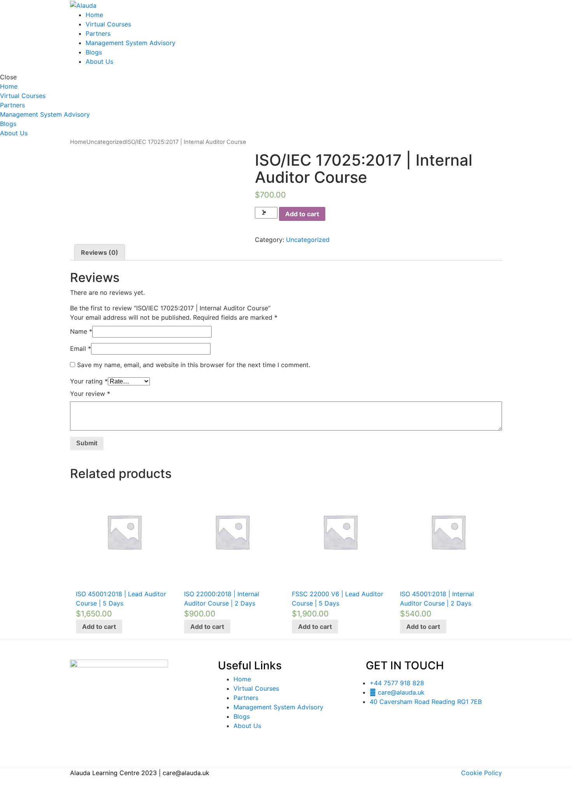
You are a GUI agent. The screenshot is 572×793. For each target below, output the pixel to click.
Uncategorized (106, 141)
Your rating (89, 381)
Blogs (94, 52)
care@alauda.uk (186, 773)
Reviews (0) (99, 252)
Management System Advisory (130, 43)
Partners (98, 33)
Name (81, 331)
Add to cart (302, 214)
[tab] (99, 252)
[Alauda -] (83, 5)
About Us (99, 61)
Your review (90, 393)
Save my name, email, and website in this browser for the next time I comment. (193, 365)
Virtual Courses (108, 24)
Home (94, 15)
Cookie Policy (481, 773)
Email (80, 348)
